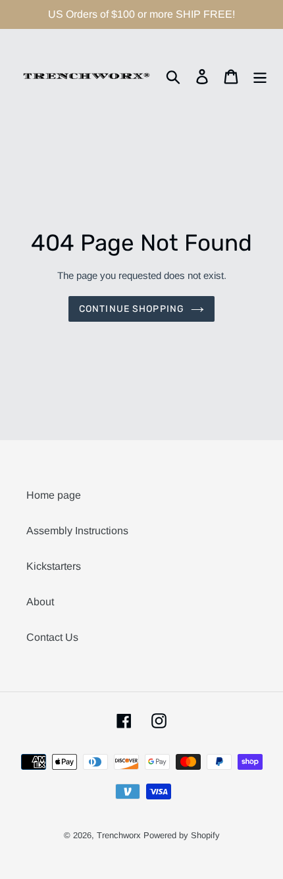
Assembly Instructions (77, 530)
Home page (53, 495)
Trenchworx (119, 835)
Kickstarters (53, 566)
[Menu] (259, 76)
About (40, 601)
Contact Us (52, 637)
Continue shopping (131, 308)
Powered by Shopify (181, 835)
